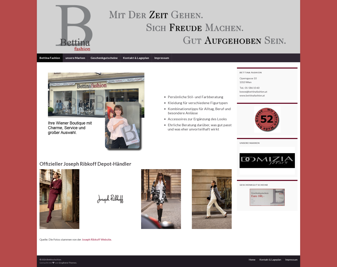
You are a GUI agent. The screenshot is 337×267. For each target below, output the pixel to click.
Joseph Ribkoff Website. (97, 239)
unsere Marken (75, 57)
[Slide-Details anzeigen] (267, 161)
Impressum (161, 57)
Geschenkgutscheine (104, 57)
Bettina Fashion (49, 57)
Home (252, 259)
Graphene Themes (68, 262)
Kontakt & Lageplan (136, 57)
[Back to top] (329, 259)
